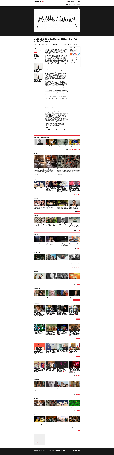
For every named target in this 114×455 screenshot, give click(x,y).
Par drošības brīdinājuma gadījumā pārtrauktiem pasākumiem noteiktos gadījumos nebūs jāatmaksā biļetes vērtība (62, 189)
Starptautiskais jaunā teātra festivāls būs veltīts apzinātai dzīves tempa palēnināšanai (74, 244)
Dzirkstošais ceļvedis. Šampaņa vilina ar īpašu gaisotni (61, 389)
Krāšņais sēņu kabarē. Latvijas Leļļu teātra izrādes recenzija (39, 332)
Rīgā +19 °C (70, 4)
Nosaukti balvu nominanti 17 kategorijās (38, 243)
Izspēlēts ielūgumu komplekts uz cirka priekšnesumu (61, 370)
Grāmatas (36, 342)
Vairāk (67, 149)
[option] (57, 21)
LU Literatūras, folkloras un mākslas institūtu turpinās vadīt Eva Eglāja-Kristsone (62, 261)
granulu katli (36, 442)
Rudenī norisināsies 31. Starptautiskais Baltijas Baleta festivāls (38, 424)
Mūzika (36, 198)
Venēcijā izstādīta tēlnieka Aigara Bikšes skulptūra (50, 224)
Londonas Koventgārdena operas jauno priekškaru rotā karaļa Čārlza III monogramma (51, 189)
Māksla (36, 215)
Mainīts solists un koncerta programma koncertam (39, 207)
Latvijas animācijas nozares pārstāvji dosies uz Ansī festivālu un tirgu (74, 281)
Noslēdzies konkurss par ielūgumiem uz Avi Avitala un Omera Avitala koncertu (39, 370)
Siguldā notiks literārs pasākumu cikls (38, 261)
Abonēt (73, 1)
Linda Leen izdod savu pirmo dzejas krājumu (62, 351)
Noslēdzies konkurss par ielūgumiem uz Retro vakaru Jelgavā (51, 369)
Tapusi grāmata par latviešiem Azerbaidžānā (73, 351)
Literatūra (37, 252)
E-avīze (46, 450)
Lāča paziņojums (50, 297)
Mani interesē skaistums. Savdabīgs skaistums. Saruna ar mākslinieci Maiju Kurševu (38, 81)
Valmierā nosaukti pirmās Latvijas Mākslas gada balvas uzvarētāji (38, 70)
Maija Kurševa (36, 60)
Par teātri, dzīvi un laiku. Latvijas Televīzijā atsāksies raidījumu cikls (51, 243)
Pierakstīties (77, 65)
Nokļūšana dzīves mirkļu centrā (62, 146)
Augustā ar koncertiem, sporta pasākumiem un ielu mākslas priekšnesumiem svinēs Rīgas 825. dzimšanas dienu (74, 189)
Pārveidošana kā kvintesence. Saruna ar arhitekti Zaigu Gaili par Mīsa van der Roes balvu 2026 (39, 314)
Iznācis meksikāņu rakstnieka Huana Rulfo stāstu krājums (38, 352)
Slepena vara (73, 297)
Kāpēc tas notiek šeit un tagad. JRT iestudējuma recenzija (51, 333)
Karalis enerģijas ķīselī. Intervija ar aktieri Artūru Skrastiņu (50, 313)
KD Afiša (36, 398)
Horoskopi (42, 450)
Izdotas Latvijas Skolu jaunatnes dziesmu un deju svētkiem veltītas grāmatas (51, 351)
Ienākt (79, 1)
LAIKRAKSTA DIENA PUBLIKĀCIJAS (41, 137)
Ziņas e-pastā (52, 450)
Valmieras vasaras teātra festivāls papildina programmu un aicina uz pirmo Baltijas (62, 244)
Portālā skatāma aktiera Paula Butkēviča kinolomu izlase (38, 281)
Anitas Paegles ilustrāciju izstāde (62, 407)
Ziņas (35, 179)
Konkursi (36, 360)
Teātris (36, 234)
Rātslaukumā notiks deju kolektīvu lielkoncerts (62, 424)
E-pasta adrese (72, 62)
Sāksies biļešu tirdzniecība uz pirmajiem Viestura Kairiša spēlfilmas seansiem (62, 281)
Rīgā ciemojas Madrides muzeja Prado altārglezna (39, 390)
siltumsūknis (41, 443)
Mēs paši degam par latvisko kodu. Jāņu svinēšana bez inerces (51, 424)
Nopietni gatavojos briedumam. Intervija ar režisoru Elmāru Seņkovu (62, 314)
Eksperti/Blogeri (38, 288)
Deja (35, 414)
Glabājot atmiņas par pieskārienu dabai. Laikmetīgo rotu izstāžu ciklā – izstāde (74, 225)
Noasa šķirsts (61, 297)
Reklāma (58, 450)
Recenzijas (37, 322)
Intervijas (36, 303)
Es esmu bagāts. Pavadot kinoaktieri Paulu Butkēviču (51, 280)
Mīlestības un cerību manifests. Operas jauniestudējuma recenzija (62, 333)
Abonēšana (36, 450)
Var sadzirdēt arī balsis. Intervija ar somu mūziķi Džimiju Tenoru (73, 313)
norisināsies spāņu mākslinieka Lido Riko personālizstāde (39, 224)
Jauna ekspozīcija (43, 169)
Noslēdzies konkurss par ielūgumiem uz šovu (74, 370)
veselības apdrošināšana (38, 440)
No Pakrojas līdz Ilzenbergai (74, 388)
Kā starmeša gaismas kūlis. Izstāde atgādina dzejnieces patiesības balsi (74, 262)
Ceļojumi (36, 379)
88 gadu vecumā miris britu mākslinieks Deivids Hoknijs (62, 224)
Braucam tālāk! (38, 297)
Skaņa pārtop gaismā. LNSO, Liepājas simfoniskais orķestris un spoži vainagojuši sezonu (74, 333)
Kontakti (63, 450)
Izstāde (64, 169)
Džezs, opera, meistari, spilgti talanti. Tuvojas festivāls (74, 207)
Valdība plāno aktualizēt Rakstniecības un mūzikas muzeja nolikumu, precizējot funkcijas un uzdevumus (51, 262)
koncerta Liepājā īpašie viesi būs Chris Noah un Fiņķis (51, 207)
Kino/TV (36, 271)
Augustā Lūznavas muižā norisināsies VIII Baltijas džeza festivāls (62, 207)
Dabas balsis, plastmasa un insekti (74, 146)
